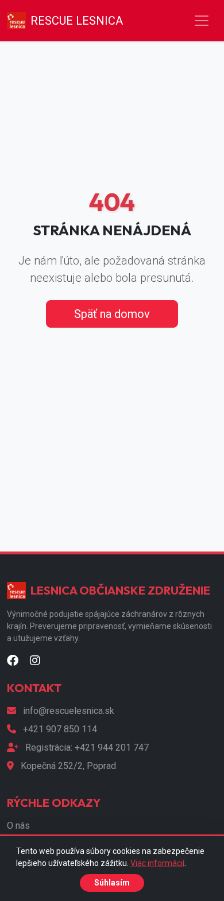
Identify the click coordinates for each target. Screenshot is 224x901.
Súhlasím (112, 882)
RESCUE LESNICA (76, 21)
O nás (18, 825)
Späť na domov (112, 314)
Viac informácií (157, 863)
